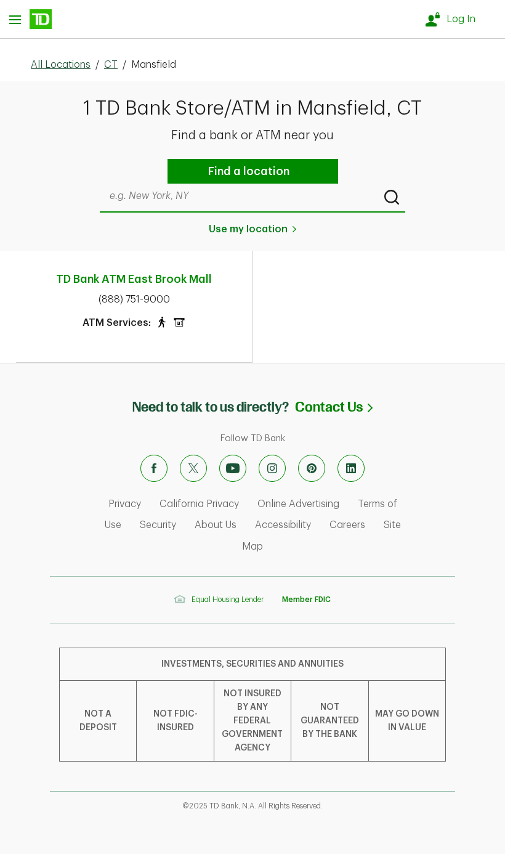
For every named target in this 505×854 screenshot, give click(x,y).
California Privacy (199, 504)
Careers (347, 525)
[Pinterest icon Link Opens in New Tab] (311, 468)
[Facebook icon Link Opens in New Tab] (154, 468)
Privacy (124, 504)
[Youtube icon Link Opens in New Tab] (232, 468)
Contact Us (334, 407)
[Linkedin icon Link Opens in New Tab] (351, 468)
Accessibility (283, 525)
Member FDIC (306, 599)
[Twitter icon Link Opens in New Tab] (193, 468)
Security (158, 525)
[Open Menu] (30, 19)
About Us (215, 525)
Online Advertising (298, 504)
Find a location (248, 171)
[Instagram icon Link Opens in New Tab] (272, 468)
